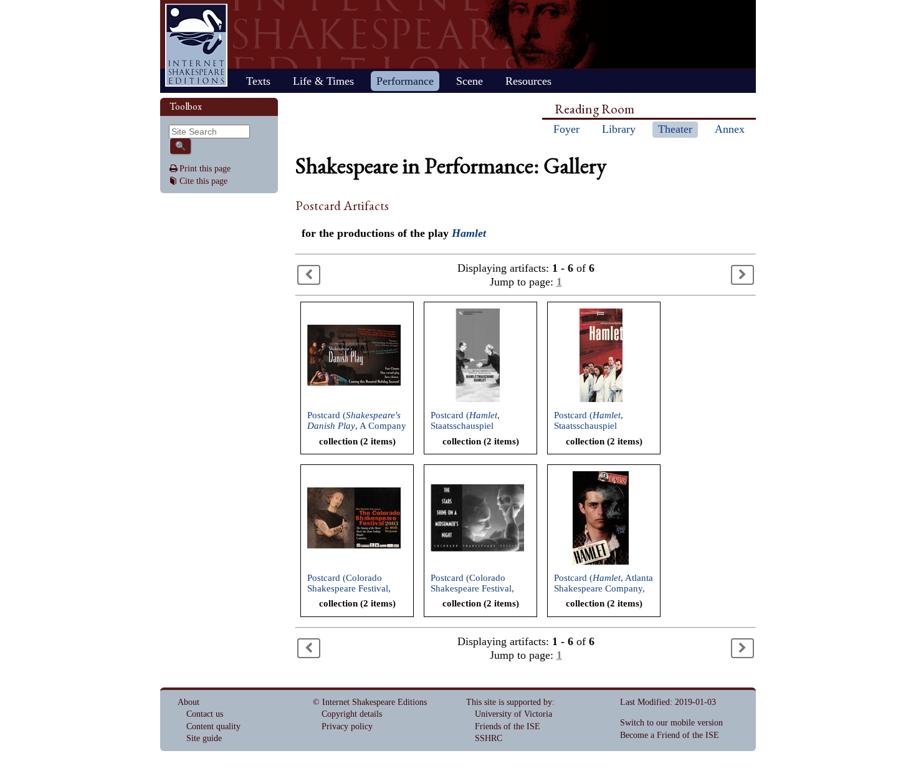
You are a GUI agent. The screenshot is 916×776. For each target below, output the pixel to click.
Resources (528, 81)
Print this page (205, 168)
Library (619, 129)
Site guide (204, 738)
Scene (469, 81)
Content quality (213, 726)
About (188, 702)
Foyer (566, 129)
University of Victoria (513, 714)
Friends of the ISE (507, 726)
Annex (730, 129)
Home (196, 45)
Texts (258, 81)
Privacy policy (347, 726)
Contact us (204, 714)
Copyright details (352, 714)
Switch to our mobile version (671, 722)
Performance (405, 81)
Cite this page (203, 181)
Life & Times (323, 81)
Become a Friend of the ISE (669, 735)
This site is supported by (509, 702)
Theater (675, 129)
